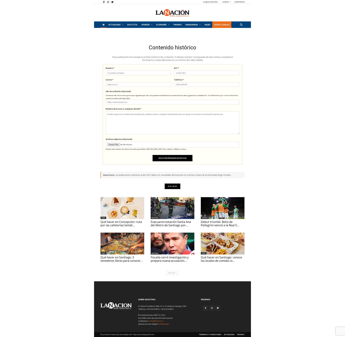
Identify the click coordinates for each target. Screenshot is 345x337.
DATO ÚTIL (132, 24)
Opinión (145, 24)
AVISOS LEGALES (222, 24)
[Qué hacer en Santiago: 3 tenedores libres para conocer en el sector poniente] (122, 243)
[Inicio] (103, 24)
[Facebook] (103, 2)
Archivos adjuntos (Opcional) (119, 139)
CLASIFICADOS (239, 2)
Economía (161, 24)
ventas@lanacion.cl (156, 321)
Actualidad (114, 24)
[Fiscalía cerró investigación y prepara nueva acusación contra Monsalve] (172, 243)
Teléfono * (179, 79)
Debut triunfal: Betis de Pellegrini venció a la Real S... (220, 223)
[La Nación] (172, 13)
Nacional (154, 218)
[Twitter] (111, 2)
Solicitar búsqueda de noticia (172, 158)
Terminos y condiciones (210, 334)
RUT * (176, 68)
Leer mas (171, 273)
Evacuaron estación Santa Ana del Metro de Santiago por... (171, 223)
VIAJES (207, 24)
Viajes (103, 218)
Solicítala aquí (163, 324)
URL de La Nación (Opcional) (118, 91)
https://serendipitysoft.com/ (143, 334)
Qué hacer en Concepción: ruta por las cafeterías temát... (121, 223)
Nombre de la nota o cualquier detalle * (123, 109)
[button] (241, 25)
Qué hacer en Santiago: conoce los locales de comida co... (221, 259)
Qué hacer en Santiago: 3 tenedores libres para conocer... (122, 259)
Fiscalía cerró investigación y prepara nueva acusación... (170, 259)
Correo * (109, 79)
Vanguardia (191, 24)
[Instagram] (107, 2)
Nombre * (110, 68)
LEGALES (225, 2)
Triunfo (177, 24)
